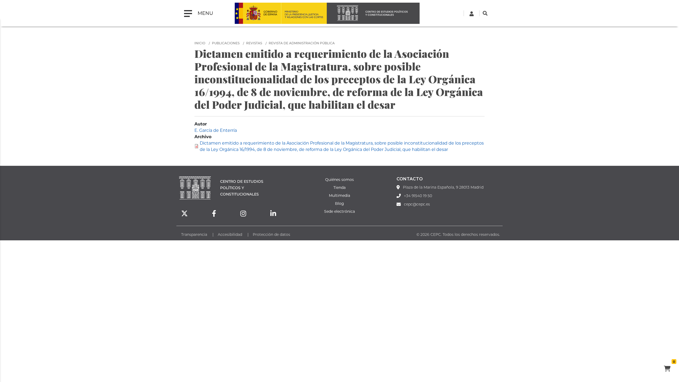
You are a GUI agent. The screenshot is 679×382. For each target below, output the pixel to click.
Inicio (199, 43)
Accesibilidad (230, 234)
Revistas (254, 43)
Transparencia (194, 234)
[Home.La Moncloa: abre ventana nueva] (258, 13)
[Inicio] (373, 13)
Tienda (339, 187)
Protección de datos (271, 234)
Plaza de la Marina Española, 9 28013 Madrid (443, 187)
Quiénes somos (339, 179)
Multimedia (339, 195)
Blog (339, 203)
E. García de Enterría (215, 130)
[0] (667, 369)
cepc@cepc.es (417, 204)
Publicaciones (226, 43)
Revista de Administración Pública (302, 43)
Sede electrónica (339, 211)
